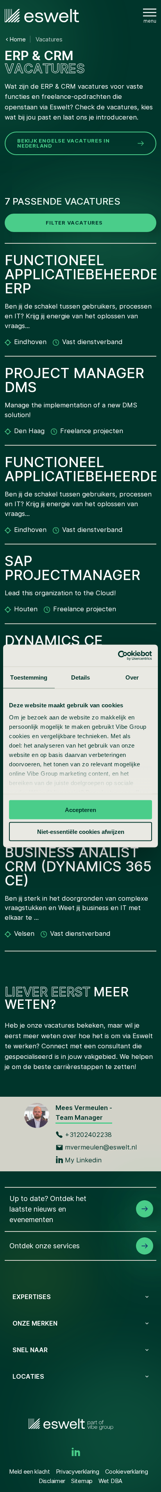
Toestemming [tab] (28, 677)
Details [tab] (80, 677)
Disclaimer (52, 1481)
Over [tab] (132, 677)
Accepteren (80, 809)
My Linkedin (83, 1160)
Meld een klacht (29, 1471)
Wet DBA (110, 1481)
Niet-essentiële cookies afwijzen (80, 831)
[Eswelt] (42, 16)
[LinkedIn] (75, 1452)
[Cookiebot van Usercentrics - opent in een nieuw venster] (118, 656)
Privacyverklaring (77, 1471)
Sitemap (82, 1481)
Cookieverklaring (126, 1471)
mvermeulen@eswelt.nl (101, 1147)
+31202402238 (88, 1135)
